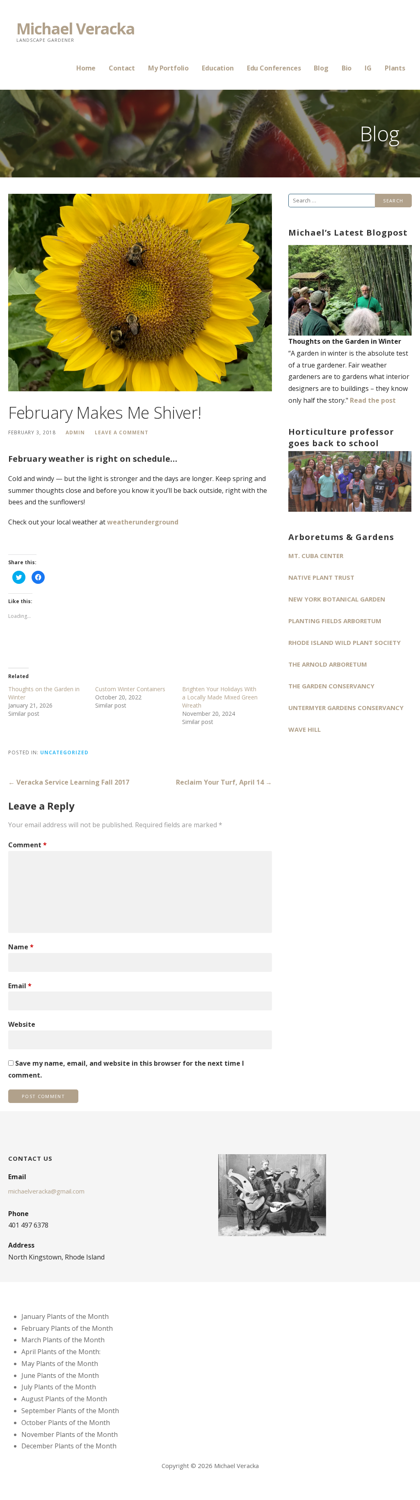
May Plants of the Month (59, 1363)
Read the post (373, 400)
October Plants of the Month (65, 1422)
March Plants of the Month (63, 1339)
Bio (347, 68)
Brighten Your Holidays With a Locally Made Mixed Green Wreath (220, 697)
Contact (122, 68)
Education (218, 68)
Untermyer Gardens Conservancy (346, 707)
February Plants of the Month (67, 1328)
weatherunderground (142, 521)
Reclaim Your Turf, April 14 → (224, 782)
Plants (395, 68)
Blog (321, 68)
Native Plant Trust (321, 577)
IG (368, 68)
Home (86, 68)
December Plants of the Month (68, 1445)
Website (21, 1024)
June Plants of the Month (60, 1375)
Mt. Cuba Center (315, 555)
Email (20, 985)
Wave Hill (304, 729)
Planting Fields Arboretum (334, 621)
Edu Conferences (274, 68)
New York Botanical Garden (336, 599)
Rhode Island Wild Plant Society (344, 642)
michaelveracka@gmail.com (46, 1191)
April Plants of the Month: (60, 1351)
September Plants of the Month (70, 1410)
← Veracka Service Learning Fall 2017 (68, 782)
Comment (27, 844)
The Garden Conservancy (331, 686)
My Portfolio (168, 68)
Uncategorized (64, 752)
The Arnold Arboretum (327, 664)
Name (21, 946)
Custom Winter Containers (130, 689)
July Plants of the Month (58, 1386)
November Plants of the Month (69, 1434)
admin (75, 432)
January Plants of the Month (65, 1316)
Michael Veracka (75, 28)
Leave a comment (121, 432)
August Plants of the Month (64, 1398)
